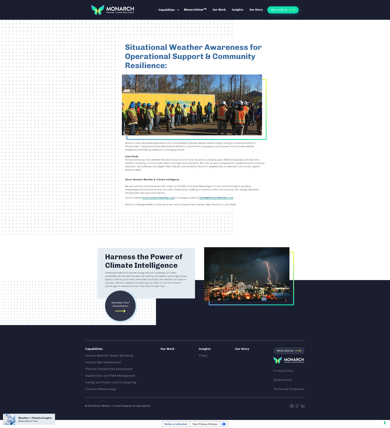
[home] (112, 10)
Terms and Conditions (288, 389)
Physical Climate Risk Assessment (109, 369)
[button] (167, 10)
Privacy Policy (283, 371)
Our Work (219, 9)
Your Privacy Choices (205, 424)
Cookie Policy (282, 380)
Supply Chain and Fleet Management (110, 375)
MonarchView (195, 9)
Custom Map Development (103, 362)
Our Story (256, 9)
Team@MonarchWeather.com (216, 197)
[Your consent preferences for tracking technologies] (385, 423)
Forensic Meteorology (100, 389)
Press (203, 355)
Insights (237, 9)
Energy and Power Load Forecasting (110, 382)
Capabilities (166, 10)
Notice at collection (175, 424)
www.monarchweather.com (158, 197)
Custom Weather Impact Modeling (109, 355)
